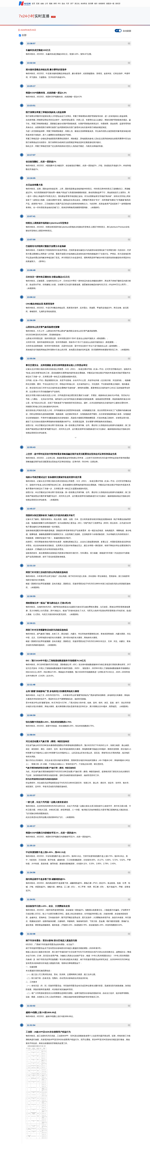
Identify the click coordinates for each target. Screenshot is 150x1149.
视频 (50, 3)
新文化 (77, 3)
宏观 (37, 3)
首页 (33, 3)
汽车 (67, 3)
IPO (59, 3)
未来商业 (84, 3)
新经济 (117, 3)
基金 (63, 3)
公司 (46, 3)
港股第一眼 (110, 3)
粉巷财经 (102, 3)
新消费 (90, 3)
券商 (55, 3)
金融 (42, 3)
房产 (72, 3)
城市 (96, 3)
